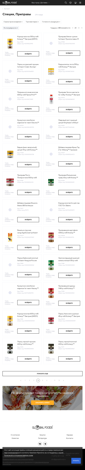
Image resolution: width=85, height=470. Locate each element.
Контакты (69, 438)
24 (75, 28)
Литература (42, 438)
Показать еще (42, 373)
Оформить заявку (42, 403)
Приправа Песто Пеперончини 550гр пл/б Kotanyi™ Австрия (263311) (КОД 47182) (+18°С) (27, 176)
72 (82, 28)
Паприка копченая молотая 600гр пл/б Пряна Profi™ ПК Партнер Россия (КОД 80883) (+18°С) (27, 93)
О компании (15, 435)
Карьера (70, 435)
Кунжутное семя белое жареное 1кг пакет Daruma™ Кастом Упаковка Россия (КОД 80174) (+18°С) (28, 121)
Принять (76, 460)
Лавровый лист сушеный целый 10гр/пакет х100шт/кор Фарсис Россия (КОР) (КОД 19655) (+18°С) (68, 121)
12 (72, 28)
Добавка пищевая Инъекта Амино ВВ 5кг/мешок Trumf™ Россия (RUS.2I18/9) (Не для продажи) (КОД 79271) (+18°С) (27, 204)
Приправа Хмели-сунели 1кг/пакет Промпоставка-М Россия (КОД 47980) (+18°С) (69, 38)
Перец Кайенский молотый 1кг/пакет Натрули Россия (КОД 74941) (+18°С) (27, 259)
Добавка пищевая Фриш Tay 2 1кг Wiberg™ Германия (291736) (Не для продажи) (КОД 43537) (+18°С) (69, 148)
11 (54, 380)
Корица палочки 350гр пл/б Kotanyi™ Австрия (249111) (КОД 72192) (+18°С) (27, 38)
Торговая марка (31, 22)
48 (79, 28)
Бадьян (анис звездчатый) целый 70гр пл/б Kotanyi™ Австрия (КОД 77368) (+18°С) (28, 148)
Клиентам (15, 438)
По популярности (10, 28)
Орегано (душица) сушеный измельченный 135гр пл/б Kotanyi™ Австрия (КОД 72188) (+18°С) (68, 259)
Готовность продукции (50, 22)
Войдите (28, 54)
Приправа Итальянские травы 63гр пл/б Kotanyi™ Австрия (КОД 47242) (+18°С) (68, 176)
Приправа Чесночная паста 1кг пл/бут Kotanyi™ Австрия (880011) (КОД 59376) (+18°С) (69, 93)
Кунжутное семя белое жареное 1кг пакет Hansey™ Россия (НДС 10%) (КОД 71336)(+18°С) (28, 287)
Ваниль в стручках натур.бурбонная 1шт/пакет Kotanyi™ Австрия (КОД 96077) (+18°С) (27, 231)
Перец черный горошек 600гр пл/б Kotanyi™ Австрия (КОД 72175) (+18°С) (28, 343)
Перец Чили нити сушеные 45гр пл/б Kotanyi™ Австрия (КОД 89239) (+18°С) (69, 315)
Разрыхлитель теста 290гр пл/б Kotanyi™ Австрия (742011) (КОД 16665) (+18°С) (69, 65)
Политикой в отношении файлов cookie (18, 455)
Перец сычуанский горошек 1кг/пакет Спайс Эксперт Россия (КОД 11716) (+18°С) (28, 65)
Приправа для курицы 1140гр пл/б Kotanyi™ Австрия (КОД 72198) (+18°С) (69, 287)
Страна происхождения (12, 22)
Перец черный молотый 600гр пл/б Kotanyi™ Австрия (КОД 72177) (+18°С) (69, 343)
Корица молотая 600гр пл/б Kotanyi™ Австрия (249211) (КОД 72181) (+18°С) (27, 315)
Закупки (42, 435)
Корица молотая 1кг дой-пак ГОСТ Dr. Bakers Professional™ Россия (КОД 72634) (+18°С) (69, 204)
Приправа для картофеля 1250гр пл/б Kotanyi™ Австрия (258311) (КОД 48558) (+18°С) (68, 231)
